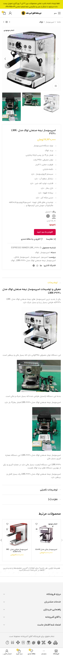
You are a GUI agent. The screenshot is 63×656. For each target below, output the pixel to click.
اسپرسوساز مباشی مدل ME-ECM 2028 (17, 550)
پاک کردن (50, 221)
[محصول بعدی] (3, 22)
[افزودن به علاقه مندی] (36, 524)
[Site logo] (31, 13)
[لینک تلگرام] (34, 265)
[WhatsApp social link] (37, 265)
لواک (41, 22)
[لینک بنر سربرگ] (31, 4)
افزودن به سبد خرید (45, 232)
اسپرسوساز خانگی (21, 257)
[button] (7, 529)
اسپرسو (44, 257)
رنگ (54, 211)
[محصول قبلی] (9, 22)
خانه (59, 22)
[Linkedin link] (41, 265)
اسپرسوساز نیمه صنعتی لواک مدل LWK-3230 (36, 260)
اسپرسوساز (49, 22)
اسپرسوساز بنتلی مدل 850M (46, 549)
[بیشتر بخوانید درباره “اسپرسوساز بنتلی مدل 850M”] (36, 529)
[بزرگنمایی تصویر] (56, 86)
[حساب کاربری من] (10, 13)
